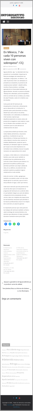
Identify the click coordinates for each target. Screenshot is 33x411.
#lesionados (19, 370)
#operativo (6, 376)
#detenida (26, 356)
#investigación (27, 367)
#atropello (18, 353)
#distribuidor (5, 364)
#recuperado (18, 379)
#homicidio (15, 367)
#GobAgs (27, 364)
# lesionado (11, 370)
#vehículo (21, 383)
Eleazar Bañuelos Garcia (10, 66)
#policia (18, 376)
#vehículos (27, 383)
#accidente (12, 349)
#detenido (8, 359)
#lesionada (4, 370)
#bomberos (24, 353)
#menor (3, 373)
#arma (4, 353)
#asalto (12, 353)
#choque (6, 355)
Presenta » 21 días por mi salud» (9, 268)
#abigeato (4, 350)
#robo (9, 382)
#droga (13, 363)
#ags (19, 349)
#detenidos (19, 359)
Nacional (6, 48)
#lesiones (25, 370)
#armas (8, 352)
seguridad (11, 386)
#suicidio (15, 383)
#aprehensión (25, 350)
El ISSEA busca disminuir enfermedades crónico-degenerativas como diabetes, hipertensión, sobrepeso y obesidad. (9, 254)
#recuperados (24, 379)
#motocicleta (13, 373)
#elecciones (21, 364)
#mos (7, 373)
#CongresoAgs (14, 356)
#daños (21, 356)
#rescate (4, 383)
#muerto (20, 372)
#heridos (9, 367)
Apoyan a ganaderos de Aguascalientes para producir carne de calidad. (17, 283)
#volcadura (5, 386)
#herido (4, 367)
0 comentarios (22, 69)
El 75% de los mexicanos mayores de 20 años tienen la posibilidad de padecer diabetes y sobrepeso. (22, 252)
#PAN (13, 376)
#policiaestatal (8, 379)
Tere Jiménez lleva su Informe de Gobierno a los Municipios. (16, 289)
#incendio (21, 367)
